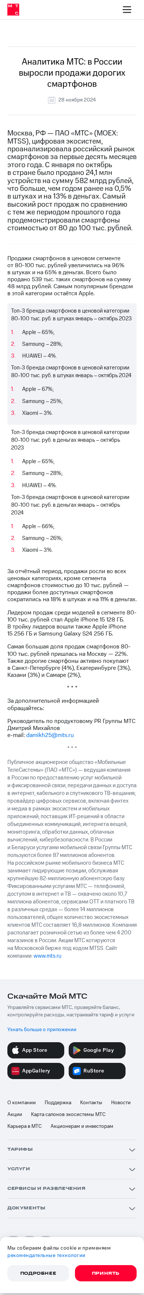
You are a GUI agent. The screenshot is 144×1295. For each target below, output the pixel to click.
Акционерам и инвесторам (82, 1126)
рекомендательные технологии (46, 1255)
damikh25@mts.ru (50, 735)
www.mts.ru (47, 956)
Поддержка (58, 1102)
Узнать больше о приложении (41, 1029)
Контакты (91, 1102)
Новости (121, 1102)
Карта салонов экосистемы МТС (68, 1114)
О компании (21, 1102)
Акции (14, 1114)
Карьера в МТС (24, 1126)
